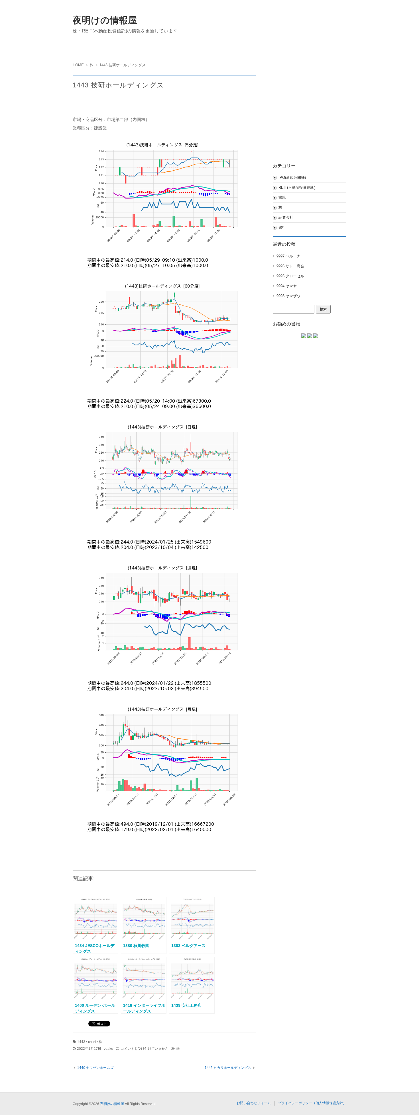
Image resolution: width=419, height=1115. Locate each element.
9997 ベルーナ (288, 256)
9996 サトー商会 (290, 266)
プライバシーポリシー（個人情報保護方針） (312, 1103)
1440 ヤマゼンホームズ (95, 1068)
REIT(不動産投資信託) (296, 187)
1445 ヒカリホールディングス (228, 1068)
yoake (108, 1049)
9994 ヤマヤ (286, 286)
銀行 (282, 227)
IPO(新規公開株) (292, 177)
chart (92, 1042)
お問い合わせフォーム (254, 1103)
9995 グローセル (290, 276)
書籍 (282, 197)
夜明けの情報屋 (105, 20)
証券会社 (285, 217)
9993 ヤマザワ (288, 296)
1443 (81, 1042)
